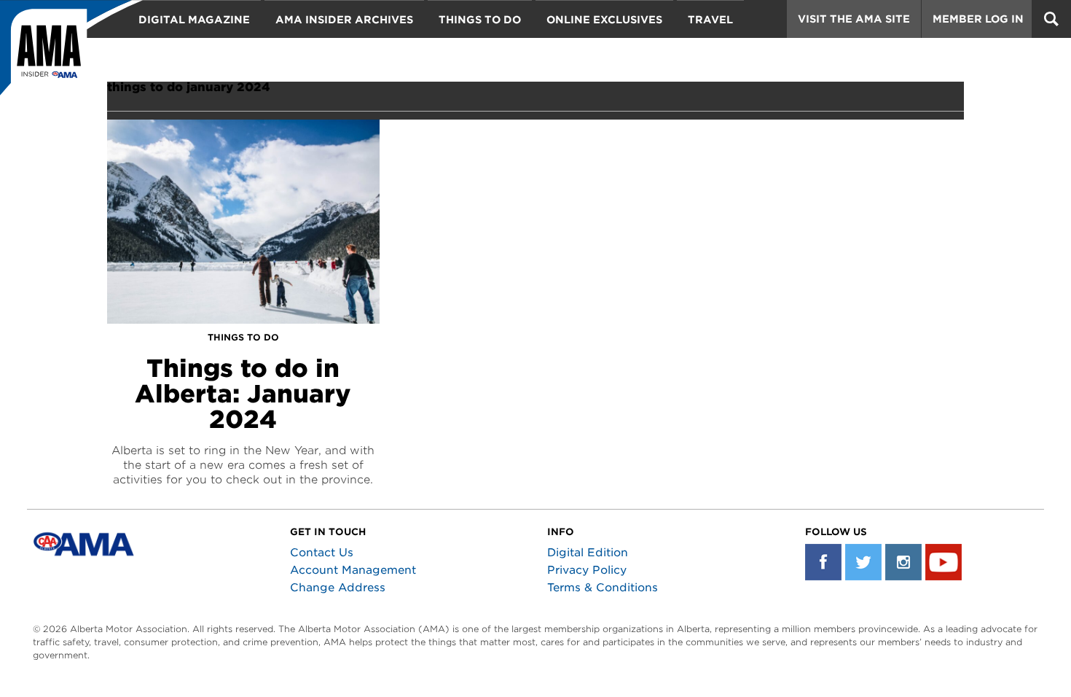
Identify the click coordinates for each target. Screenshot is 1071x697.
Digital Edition (587, 552)
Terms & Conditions (602, 587)
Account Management (353, 570)
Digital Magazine (194, 20)
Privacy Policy (587, 570)
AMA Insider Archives (344, 20)
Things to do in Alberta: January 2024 (243, 394)
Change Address (337, 587)
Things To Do (480, 20)
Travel (710, 20)
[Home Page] (71, 54)
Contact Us (321, 552)
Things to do (243, 337)
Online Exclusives (604, 20)
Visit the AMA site (854, 19)
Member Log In (978, 19)
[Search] (1051, 19)
